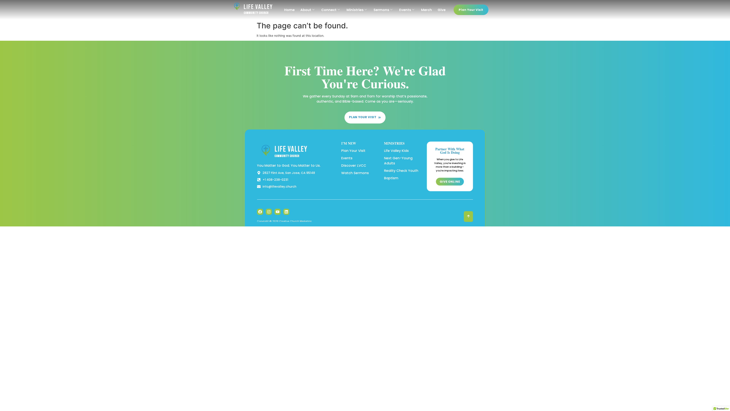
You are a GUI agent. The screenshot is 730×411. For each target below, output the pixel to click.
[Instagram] (269, 212)
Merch (426, 9)
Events (405, 9)
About (305, 9)
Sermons (381, 9)
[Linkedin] (286, 212)
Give (442, 9)
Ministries (355, 9)
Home (289, 9)
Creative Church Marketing (295, 221)
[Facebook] (260, 212)
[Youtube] (278, 212)
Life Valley (258, 7)
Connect (328, 9)
